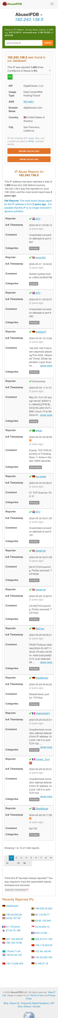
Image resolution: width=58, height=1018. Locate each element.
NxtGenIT (41, 331)
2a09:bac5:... (13, 906)
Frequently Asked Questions (35, 1003)
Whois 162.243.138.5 (29, 159)
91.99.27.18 (41, 963)
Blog (6, 1003)
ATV (38, 218)
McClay (40, 628)
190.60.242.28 (14, 914)
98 (25, 863)
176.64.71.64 (13, 951)
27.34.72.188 (13, 930)
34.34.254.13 (42, 926)
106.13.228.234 (14, 963)
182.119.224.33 (43, 945)
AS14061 (29, 101)
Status (27, 1006)
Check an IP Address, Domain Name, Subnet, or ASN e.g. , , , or (29, 32)
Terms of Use (36, 995)
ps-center (41, 476)
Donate (36, 1006)
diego (39, 430)
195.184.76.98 (14, 942)
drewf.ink (41, 550)
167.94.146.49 (43, 951)
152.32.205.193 (43, 957)
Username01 (43, 713)
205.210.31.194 (43, 939)
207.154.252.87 (14, 939)
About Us (14, 1003)
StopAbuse (42, 808)
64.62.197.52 (13, 918)
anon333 (41, 257)
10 (7, 863)
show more (46, 365)
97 (18, 863)
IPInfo (31, 141)
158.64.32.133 (14, 954)
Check (47, 42)
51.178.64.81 (13, 926)
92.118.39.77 (42, 914)
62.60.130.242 (43, 920)
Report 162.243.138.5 (29, 151)
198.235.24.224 (43, 908)
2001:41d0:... (42, 933)
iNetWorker (42, 678)
